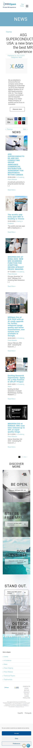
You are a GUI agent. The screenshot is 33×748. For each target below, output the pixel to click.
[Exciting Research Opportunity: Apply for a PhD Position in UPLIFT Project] (16, 364)
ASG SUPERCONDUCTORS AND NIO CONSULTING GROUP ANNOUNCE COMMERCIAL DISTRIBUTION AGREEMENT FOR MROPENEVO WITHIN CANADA (13, 143)
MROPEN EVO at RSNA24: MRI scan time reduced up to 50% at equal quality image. (16, 427)
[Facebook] (16, 119)
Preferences (16, 743)
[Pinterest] (20, 123)
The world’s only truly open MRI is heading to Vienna (13, 203)
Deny (16, 738)
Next (24, 129)
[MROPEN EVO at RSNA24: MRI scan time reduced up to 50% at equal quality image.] (16, 412)
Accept (16, 733)
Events (19, 221)
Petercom (22, 706)
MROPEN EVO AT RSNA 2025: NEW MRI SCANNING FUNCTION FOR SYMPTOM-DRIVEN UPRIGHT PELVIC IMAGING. (13, 245)
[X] (20, 119)
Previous (10, 129)
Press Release (12, 179)
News (20, 57)
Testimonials (8, 679)
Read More (11, 190)
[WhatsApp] (16, 123)
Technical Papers (9, 676)
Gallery (19, 143)
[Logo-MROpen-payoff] (9, 2)
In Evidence (20, 177)
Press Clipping (8, 668)
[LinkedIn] (24, 119)
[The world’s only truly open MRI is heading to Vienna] (16, 203)
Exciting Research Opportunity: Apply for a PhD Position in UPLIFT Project (13, 364)
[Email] (24, 123)
